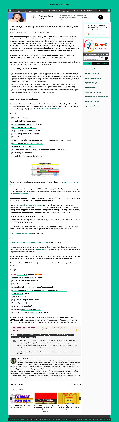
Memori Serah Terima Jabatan (24, 278)
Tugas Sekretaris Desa (92, 73)
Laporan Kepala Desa (49, 335)
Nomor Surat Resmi (20, 118)
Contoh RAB (22, 274)
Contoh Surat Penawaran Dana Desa (27, 156)
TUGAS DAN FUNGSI (53, 10)
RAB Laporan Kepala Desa (21, 233)
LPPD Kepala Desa (67, 335)
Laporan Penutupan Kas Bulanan (25, 300)
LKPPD (59, 335)
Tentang (79, 419)
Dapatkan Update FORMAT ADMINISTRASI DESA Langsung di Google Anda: (96, 28)
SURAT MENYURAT (78, 10)
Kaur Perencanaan (20, 193)
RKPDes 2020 (17, 306)
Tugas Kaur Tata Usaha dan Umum (96, 96)
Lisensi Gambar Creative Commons (61, 419)
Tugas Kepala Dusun (91, 106)
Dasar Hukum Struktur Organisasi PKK (27, 143)
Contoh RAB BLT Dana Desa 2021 (20, 406)
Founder (84, 419)
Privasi (101, 419)
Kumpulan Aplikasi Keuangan (24, 287)
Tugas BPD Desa (19, 297)
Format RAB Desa (31, 335)
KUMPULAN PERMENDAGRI (48, 109)
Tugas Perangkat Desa (21, 303)
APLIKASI (65, 10)
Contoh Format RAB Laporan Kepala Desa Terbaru (31, 242)
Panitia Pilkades (36, 312)
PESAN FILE (90, 10)
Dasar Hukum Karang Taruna (24, 127)
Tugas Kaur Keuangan (92, 101)
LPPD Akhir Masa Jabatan (38, 81)
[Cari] (109, 10)
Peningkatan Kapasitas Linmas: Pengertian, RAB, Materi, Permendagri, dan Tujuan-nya (69, 407)
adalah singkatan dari (22, 74)
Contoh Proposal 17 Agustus (23, 146)
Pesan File (91, 419)
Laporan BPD (24, 284)
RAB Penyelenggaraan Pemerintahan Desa (23, 337)
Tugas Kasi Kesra (90, 87)
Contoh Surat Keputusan (31, 309)
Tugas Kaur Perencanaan (93, 92)
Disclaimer (107, 419)
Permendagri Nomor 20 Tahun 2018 (28, 205)
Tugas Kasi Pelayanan (92, 83)
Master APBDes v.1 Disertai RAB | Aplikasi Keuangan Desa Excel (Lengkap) (44, 407)
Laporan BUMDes (26, 134)
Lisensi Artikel (45, 419)
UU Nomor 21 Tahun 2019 (22, 140)
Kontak (97, 419)
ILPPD (39, 335)
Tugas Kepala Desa (91, 69)
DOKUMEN (28, 10)
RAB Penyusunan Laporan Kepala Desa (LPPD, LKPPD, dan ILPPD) (44, 28)
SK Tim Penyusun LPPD (22, 281)
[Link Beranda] (10, 10)
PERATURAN (39, 10)
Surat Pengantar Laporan (22, 124)
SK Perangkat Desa (20, 153)
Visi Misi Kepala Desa (27, 121)
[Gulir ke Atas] (117, 419)
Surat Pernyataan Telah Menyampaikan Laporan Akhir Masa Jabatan (39, 290)
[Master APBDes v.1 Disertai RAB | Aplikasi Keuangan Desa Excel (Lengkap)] (46, 398)
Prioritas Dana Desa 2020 (22, 150)
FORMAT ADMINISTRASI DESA (17, 419)
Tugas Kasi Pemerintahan (93, 78)
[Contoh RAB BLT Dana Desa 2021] (22, 398)
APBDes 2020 (17, 293)
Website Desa (40, 249)
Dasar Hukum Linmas (21, 137)
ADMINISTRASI (17, 10)
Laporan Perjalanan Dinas (22, 131)
